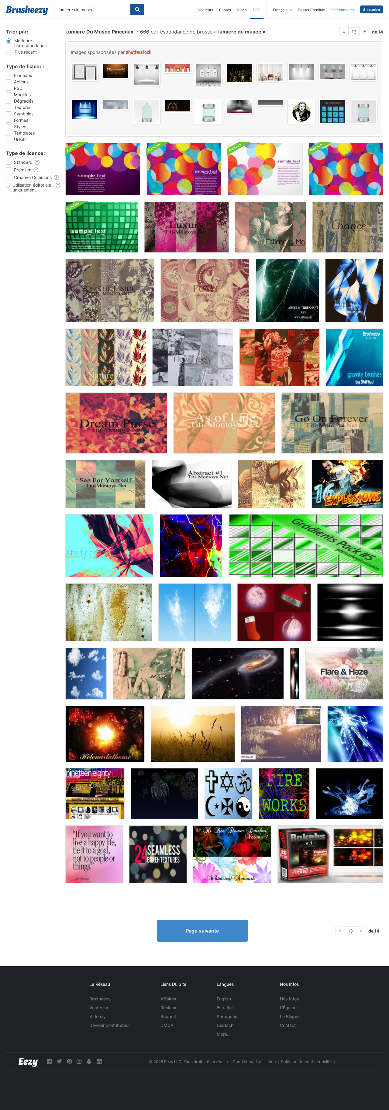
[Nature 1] (105, 357)
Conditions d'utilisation (254, 1061)
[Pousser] (205, 290)
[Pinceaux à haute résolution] (86, 674)
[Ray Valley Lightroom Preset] (281, 734)
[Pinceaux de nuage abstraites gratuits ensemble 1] (194, 612)
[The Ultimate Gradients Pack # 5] (306, 545)
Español (224, 1007)
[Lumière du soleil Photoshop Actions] (193, 734)
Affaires (168, 998)
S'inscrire (371, 9)
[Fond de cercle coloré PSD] (346, 169)
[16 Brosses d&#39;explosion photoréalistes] (347, 484)
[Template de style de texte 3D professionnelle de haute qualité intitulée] (116, 70)
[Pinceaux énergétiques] (355, 734)
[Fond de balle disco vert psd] (101, 227)
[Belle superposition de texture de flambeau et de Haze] (344, 674)
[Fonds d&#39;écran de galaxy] (237, 674)
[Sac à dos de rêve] (116, 423)
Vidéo (242, 10)
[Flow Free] (192, 357)
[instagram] (79, 1061)
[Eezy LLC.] (28, 1061)
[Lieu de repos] (279, 357)
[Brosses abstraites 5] (109, 545)
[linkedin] (99, 1061)
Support (168, 1016)
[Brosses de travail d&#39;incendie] (164, 793)
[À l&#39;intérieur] (109, 290)
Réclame (168, 1007)
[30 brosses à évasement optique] (294, 674)
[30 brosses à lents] (350, 612)
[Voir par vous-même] (105, 484)
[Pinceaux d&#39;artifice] (284, 793)
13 (354, 31)
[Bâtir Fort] (271, 484)
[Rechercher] (137, 9)
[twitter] (59, 1061)
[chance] (347, 227)
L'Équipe (288, 1007)
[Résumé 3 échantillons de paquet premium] (354, 290)
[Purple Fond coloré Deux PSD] (102, 169)
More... (224, 1034)
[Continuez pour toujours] (332, 423)
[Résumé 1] (192, 484)
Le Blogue (290, 1016)
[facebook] (49, 1061)
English (224, 998)
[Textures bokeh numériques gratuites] (330, 854)
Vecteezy (98, 1007)
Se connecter (342, 10)
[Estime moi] (270, 227)
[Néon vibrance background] (191, 545)
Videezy (97, 1016)
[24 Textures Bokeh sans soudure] (158, 854)
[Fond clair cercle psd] (265, 169)
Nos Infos (289, 998)
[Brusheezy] (27, 10)
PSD (256, 10)
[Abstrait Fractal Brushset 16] (287, 290)
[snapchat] (89, 1061)
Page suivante (202, 931)
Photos (225, 10)
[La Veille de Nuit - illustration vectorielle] (240, 72)
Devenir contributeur (109, 1025)
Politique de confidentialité (306, 1061)
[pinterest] (69, 1061)
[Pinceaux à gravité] (354, 357)
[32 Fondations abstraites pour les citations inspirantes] (94, 854)
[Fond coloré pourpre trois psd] (184, 169)
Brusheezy (100, 998)
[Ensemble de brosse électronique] (95, 793)
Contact (288, 1025)
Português (227, 1016)
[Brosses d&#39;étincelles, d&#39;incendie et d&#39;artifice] (105, 734)
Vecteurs (205, 10)
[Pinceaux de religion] (229, 793)
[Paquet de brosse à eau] (349, 793)
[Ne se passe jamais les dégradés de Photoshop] (149, 674)
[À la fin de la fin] (224, 423)
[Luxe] (186, 227)
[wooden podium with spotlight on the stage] (240, 107)
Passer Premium (311, 10)
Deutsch (225, 1025)
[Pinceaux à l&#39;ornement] (274, 612)
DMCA (167, 1025)
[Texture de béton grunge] (108, 612)
